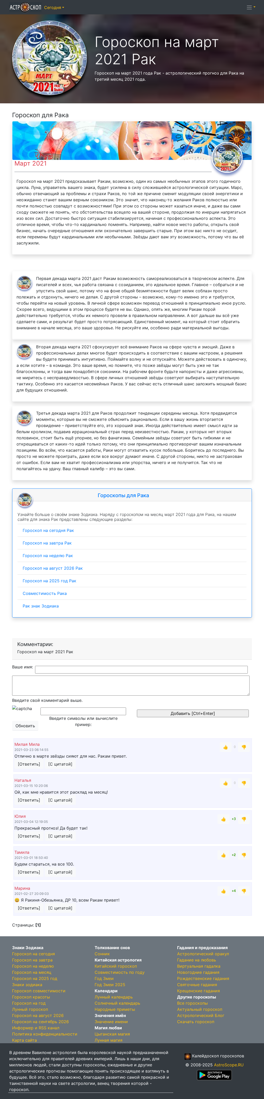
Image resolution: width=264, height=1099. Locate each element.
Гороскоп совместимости (38, 990)
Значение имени (111, 1021)
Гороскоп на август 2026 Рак (53, 568)
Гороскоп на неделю (33, 966)
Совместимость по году (120, 972)
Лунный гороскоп (30, 1009)
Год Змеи (104, 978)
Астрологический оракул (203, 953)
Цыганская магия (112, 1034)
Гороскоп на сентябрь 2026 (40, 1021)
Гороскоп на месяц (31, 972)
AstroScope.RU (229, 1064)
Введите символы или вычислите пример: (83, 721)
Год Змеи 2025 (110, 984)
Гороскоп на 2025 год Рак (49, 580)
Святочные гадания (197, 984)
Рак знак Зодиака (41, 605)
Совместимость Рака (45, 593)
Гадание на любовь (196, 959)
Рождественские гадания (203, 978)
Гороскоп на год (29, 1003)
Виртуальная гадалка (198, 966)
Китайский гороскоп (116, 966)
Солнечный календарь (117, 1003)
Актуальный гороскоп (199, 1009)
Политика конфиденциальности (44, 1034)
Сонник (102, 953)
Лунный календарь (114, 997)
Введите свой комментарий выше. (47, 700)
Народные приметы (115, 1009)
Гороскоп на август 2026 (38, 1015)
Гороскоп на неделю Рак (48, 555)
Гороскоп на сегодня (33, 953)
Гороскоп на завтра (32, 959)
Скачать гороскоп (195, 1021)
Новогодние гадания (198, 972)
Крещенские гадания (198, 990)
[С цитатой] (60, 764)
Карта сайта (24, 1040)
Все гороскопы (192, 1003)
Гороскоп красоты (31, 997)
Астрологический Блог (200, 1015)
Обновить (25, 725)
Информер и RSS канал (35, 1027)
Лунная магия (108, 1040)
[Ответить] (29, 764)
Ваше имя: (22, 666)
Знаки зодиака (27, 984)
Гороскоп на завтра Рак (47, 543)
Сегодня (52, 7)
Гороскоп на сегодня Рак (48, 530)
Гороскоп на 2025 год (34, 978)
